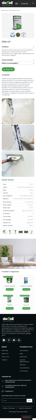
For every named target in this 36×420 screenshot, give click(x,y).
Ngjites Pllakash (24, 362)
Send (29, 400)
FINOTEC (9, 305)
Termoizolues (24, 371)
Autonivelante (24, 350)
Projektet (4, 360)
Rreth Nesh (5, 350)
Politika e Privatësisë (9, 408)
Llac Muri (22, 360)
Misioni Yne (5, 354)
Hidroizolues (23, 357)
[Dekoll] (7, 3)
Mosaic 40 (26, 305)
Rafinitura (23, 365)
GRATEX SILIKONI (10, 286)
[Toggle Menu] (16, 3)
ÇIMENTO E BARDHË (26, 286)
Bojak (21, 354)
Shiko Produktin (10, 289)
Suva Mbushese (24, 368)
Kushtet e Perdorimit (25, 408)
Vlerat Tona (5, 357)
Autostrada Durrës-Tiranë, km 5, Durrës (14, 395)
